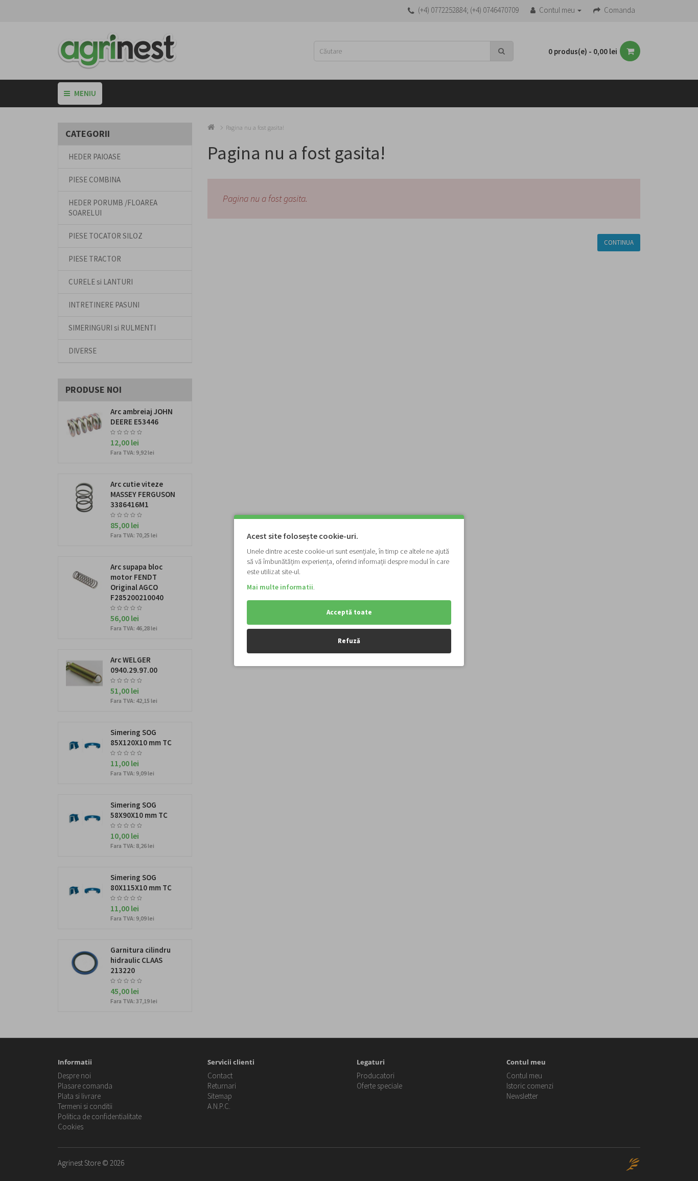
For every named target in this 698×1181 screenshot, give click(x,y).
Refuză (349, 640)
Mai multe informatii (280, 587)
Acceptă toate (349, 612)
